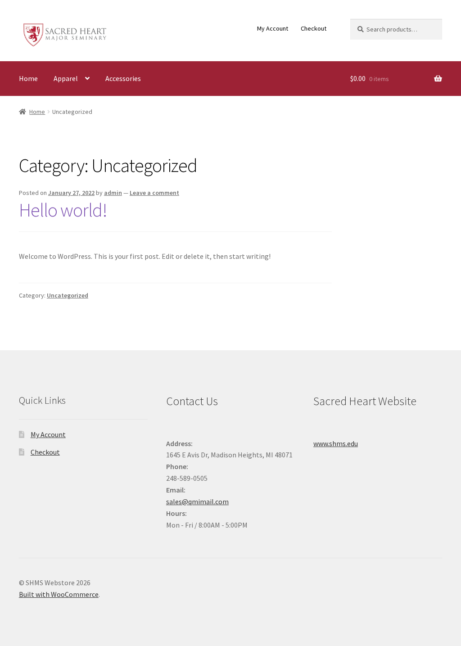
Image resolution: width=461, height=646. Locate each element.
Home (28, 78)
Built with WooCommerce (59, 594)
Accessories (123, 78)
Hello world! (63, 209)
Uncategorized (67, 295)
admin (113, 193)
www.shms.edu (335, 443)
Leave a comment (154, 193)
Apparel (66, 78)
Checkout (313, 28)
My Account (272, 28)
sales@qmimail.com (197, 501)
